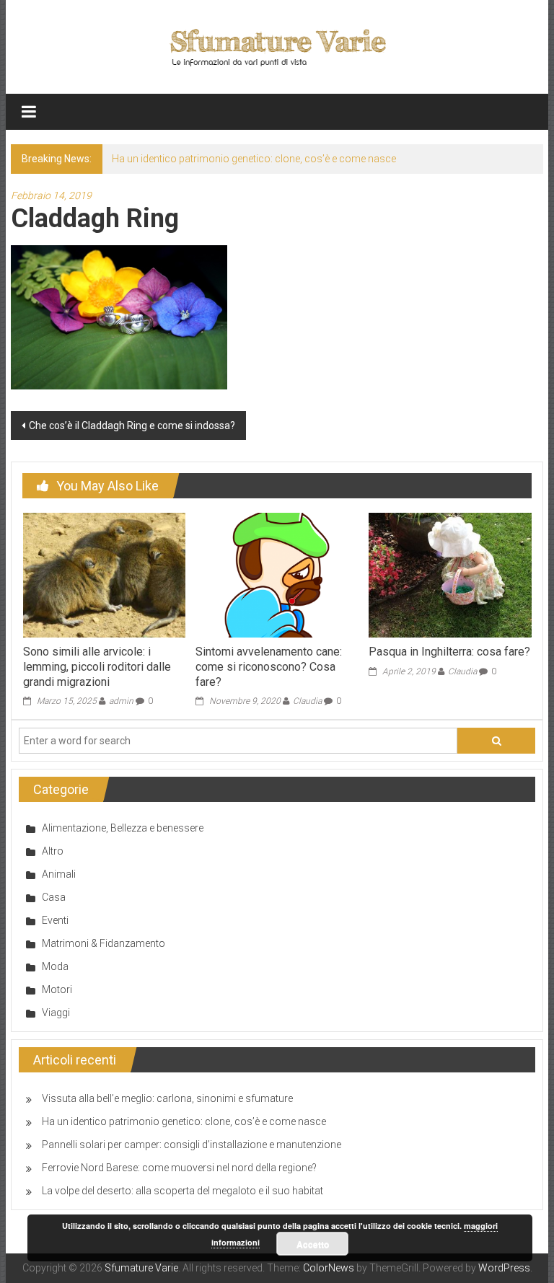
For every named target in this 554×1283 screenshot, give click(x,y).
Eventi (55, 920)
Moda (55, 966)
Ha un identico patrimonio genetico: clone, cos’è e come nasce (254, 158)
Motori (57, 989)
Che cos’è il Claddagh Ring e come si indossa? (132, 425)
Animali (59, 874)
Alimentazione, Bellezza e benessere (122, 828)
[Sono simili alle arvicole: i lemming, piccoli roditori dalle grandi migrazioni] (104, 574)
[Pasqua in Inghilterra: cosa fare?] (450, 574)
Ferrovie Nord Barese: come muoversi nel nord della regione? (179, 1167)
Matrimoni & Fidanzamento (103, 943)
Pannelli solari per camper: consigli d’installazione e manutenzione (191, 1144)
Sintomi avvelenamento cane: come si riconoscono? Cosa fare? (268, 667)
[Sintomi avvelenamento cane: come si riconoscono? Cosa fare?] (276, 574)
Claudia (307, 701)
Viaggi (56, 1012)
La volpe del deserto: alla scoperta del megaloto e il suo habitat (182, 1190)
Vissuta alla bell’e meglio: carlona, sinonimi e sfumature (167, 1098)
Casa (54, 897)
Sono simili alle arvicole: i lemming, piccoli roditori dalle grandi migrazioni (97, 667)
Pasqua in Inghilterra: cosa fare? (449, 651)
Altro (52, 851)
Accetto (312, 1244)
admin (121, 701)
